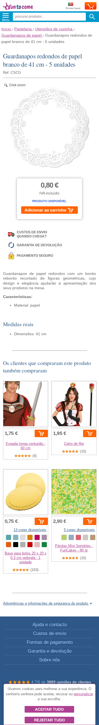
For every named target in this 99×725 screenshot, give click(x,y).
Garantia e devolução (50, 651)
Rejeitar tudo (49, 720)
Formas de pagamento (50, 642)
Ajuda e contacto (49, 624)
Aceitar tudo (49, 709)
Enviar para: (73, 8)
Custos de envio (49, 633)
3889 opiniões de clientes (69, 682)
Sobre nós (49, 659)
